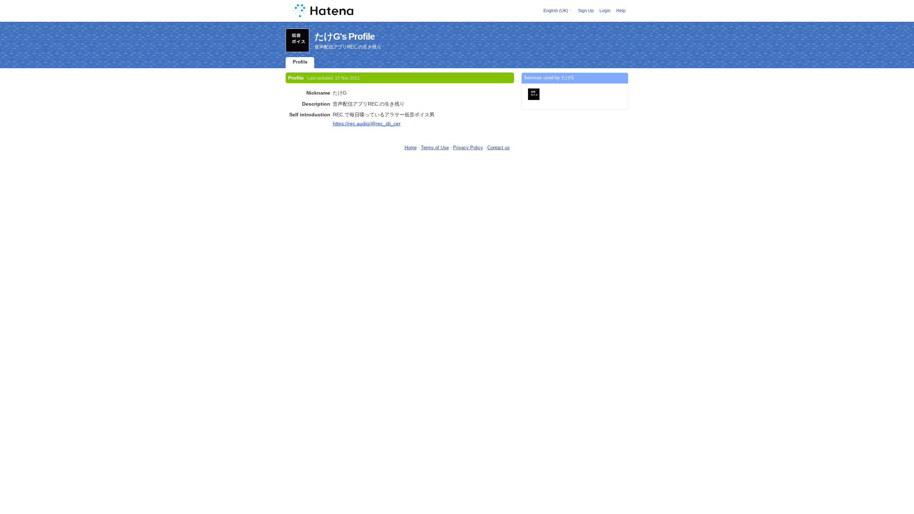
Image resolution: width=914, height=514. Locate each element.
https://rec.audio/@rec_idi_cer (367, 123)
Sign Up (586, 10)
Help (621, 10)
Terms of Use (435, 147)
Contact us (498, 147)
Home (411, 147)
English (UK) (555, 10)
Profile (300, 62)
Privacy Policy (468, 147)
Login (605, 10)
